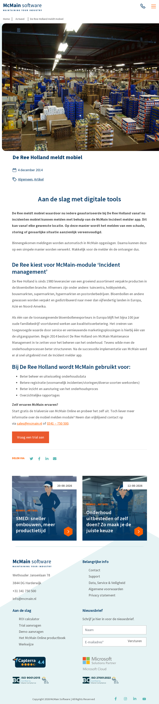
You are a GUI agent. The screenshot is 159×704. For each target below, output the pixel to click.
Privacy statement (102, 595)
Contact (94, 570)
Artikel (39, 179)
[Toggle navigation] (153, 7)
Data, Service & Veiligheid (107, 582)
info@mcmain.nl (24, 598)
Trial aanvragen (30, 625)
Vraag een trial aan (30, 437)
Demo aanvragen (31, 631)
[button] (143, 7)
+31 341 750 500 (24, 591)
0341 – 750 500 (57, 423)
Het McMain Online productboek (42, 638)
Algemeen (25, 179)
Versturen (135, 640)
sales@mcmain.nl (29, 423)
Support (94, 576)
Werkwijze (26, 644)
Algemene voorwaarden (106, 589)
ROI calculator (29, 619)
